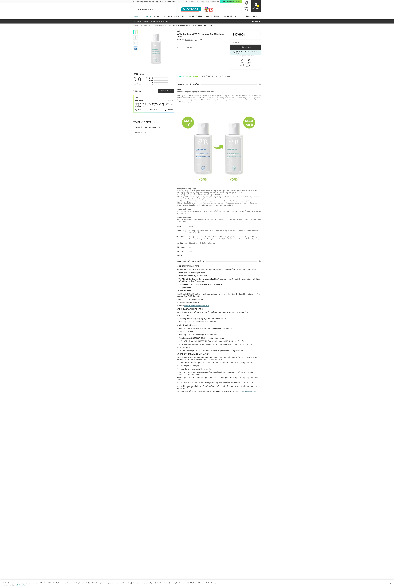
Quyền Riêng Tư (19, 585)
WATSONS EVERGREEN (142, 16)
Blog (207, 2)
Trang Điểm (167, 16)
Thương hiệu (250, 16)
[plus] (256, 42)
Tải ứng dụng (190, 2)
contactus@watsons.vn (248, 391)
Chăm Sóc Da (179, 16)
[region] (197, 583)
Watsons (156, 16)
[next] (240, 16)
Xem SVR (137, 132)
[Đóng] (390, 583)
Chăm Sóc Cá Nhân (212, 16)
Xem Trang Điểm (142, 122)
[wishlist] (196, 39)
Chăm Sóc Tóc (227, 16)
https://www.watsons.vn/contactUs (196, 306)
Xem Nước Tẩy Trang (144, 127)
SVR (178, 31)
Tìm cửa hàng (200, 2)
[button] (256, 6)
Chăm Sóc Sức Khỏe (194, 16)
